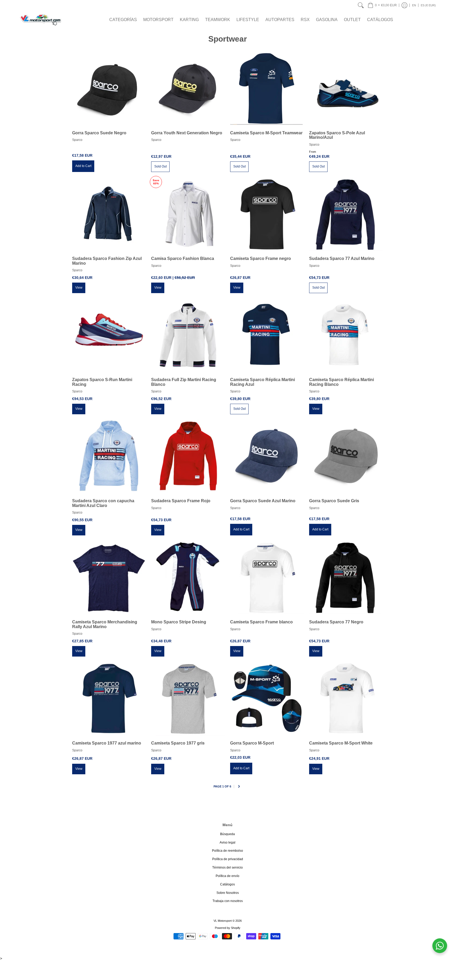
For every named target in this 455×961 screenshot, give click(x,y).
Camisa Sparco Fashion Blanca (182, 258)
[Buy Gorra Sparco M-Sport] (267, 699)
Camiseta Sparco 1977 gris (178, 743)
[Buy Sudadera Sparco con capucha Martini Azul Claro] (109, 456)
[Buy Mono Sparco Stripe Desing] (188, 577)
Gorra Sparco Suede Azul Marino (262, 501)
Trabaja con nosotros (227, 901)
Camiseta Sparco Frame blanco (261, 622)
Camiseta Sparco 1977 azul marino (106, 743)
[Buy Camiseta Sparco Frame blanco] (267, 577)
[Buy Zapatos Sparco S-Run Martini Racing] (109, 335)
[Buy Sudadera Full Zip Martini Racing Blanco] (188, 335)
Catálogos (227, 884)
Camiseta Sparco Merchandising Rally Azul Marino (104, 624)
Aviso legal (227, 842)
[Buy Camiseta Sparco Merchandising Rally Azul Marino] (109, 577)
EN (414, 5)
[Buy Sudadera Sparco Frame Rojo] (188, 456)
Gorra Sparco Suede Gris (334, 501)
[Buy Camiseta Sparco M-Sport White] (346, 699)
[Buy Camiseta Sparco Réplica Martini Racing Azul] (267, 335)
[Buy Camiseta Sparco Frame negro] (267, 214)
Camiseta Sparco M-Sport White (341, 743)
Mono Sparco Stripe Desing (178, 622)
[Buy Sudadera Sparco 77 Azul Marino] (346, 214)
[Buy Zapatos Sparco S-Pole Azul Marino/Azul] (346, 88)
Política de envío (227, 876)
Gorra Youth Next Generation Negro (186, 133)
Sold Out (160, 166)
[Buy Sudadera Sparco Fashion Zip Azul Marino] (109, 214)
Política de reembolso (227, 850)
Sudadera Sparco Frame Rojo (180, 501)
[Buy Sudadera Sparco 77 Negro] (346, 577)
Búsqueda (227, 834)
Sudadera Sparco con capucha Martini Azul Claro (103, 503)
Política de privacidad (227, 859)
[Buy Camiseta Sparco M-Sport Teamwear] (267, 88)
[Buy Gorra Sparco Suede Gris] (346, 456)
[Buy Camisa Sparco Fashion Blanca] (188, 214)
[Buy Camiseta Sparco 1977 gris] (188, 699)
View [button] (78, 287)
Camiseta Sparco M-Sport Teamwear (266, 133)
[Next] (238, 786)
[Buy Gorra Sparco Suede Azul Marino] (267, 456)
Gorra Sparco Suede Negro (99, 133)
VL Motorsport (223, 920)
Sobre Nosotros (227, 893)
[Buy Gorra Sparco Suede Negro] (109, 88)
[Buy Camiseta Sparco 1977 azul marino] (109, 699)
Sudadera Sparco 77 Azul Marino (341, 258)
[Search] (360, 5)
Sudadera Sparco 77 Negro (336, 622)
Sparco (77, 140)
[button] (382, 5)
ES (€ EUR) (428, 5)
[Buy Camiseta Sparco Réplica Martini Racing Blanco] (346, 335)
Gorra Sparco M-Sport (252, 743)
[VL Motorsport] (40, 20)
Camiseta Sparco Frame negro (260, 258)
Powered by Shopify (227, 927)
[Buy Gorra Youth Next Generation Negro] (188, 88)
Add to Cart (83, 166)
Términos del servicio (227, 867)
